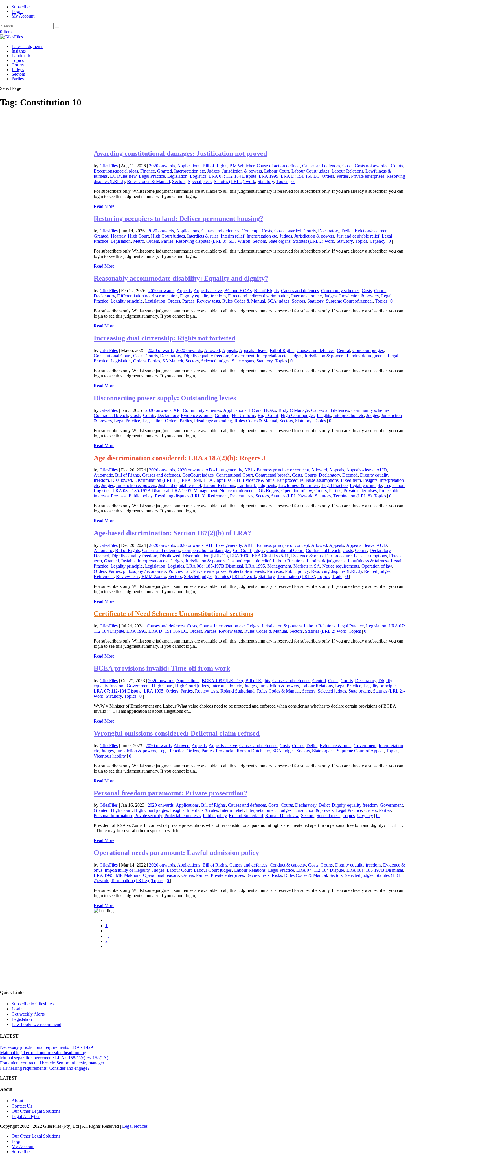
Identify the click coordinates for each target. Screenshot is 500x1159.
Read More (104, 206)
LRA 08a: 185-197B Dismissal (141, 490)
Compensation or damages (206, 550)
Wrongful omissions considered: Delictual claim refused (177, 733)
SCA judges (278, 301)
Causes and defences (321, 165)
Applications (188, 165)
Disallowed (121, 480)
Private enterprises (367, 176)
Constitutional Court (112, 355)
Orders (328, 176)
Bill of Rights (215, 165)
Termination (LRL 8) (352, 495)
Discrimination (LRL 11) (156, 480)
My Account (23, 16)
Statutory (266, 181)
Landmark (21, 55)
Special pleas (200, 181)
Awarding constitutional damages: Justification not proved (180, 153)
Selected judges (215, 360)
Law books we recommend (36, 1024)
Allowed (212, 350)
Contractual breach (111, 415)
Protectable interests (247, 571)
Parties (18, 78)
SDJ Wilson (239, 241)
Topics (18, 60)
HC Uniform (243, 415)
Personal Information (113, 815)
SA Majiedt (172, 360)
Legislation (177, 176)
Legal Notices (135, 1126)
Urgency (377, 241)
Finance (147, 171)
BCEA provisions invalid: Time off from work (162, 668)
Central (343, 350)
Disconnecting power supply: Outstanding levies (165, 398)
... (107, 930)
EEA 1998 (191, 480)
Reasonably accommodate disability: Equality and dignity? (181, 278)
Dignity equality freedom (203, 295)
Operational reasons (161, 875)
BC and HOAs (238, 290)
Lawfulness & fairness (298, 485)
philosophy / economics (144, 571)
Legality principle (127, 301)
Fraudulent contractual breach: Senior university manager (52, 1062)
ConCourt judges (368, 350)
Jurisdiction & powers (242, 171)
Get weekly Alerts (28, 1014)
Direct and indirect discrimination (258, 295)
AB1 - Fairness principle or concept (276, 469)
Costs (347, 165)
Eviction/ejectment (372, 230)
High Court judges (168, 236)
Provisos (118, 495)
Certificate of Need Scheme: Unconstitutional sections (173, 613)
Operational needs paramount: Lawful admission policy (176, 852)
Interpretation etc (189, 171)
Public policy (140, 495)
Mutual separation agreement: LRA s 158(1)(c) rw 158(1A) (54, 1057)
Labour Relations (347, 171)
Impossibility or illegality (127, 870)
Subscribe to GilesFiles (33, 1003)
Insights (19, 51)
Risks (277, 875)
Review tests (208, 301)
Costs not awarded (372, 165)
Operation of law (296, 490)
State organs (279, 241)
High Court (138, 236)
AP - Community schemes (197, 410)
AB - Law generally (223, 469)
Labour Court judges (310, 171)
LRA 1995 (268, 176)
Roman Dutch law (253, 750)
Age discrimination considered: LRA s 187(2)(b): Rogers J (180, 458)
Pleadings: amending (213, 420)
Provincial (225, 750)
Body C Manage (293, 410)
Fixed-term (351, 480)
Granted (164, 171)
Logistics (198, 176)
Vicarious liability (110, 755)
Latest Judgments (27, 46)
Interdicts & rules (202, 236)
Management (205, 490)
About (17, 1100)
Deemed (350, 475)
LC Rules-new (123, 176)
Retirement (218, 495)
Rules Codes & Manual (148, 181)
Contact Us (22, 1106)
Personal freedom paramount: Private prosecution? (170, 793)
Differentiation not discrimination (147, 295)
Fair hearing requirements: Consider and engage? (44, 1068)
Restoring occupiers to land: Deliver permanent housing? (178, 218)
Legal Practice (152, 176)
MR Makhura (128, 875)
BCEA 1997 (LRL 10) (222, 680)
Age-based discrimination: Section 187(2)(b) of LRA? (172, 533)
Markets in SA (306, 566)
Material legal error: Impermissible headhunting (43, 1052)
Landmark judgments (366, 355)
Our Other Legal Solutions (36, 1111)
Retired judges (377, 571)
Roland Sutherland (237, 690)
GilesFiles (109, 165)
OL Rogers (269, 490)
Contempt (251, 230)
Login (17, 11)
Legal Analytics (26, 1116)
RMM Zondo (153, 576)
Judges (18, 69)
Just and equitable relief (358, 236)
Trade (337, 576)
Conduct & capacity (288, 864)
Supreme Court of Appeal (349, 301)
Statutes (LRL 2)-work (234, 181)
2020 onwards (162, 165)
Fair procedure (290, 480)
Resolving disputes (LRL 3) (201, 241)
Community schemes (340, 290)
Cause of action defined (278, 165)
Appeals (184, 290)
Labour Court (276, 171)
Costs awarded (287, 230)
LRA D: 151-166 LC (300, 176)
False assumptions (322, 480)
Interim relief (232, 236)
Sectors (18, 74)
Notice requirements (238, 490)
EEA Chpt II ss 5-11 (221, 480)
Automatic (103, 475)
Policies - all (179, 571)
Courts (18, 64)
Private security (148, 815)
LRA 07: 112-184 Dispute (232, 176)
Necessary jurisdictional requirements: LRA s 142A (47, 1047)
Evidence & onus (196, 415)
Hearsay (118, 236)
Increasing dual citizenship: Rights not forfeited (164, 338)
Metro (138, 241)
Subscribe (21, 6)
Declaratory (328, 230)
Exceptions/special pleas (116, 171)
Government (242, 355)
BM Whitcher (241, 165)
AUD (381, 469)
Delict (346, 230)
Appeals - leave (208, 290)
